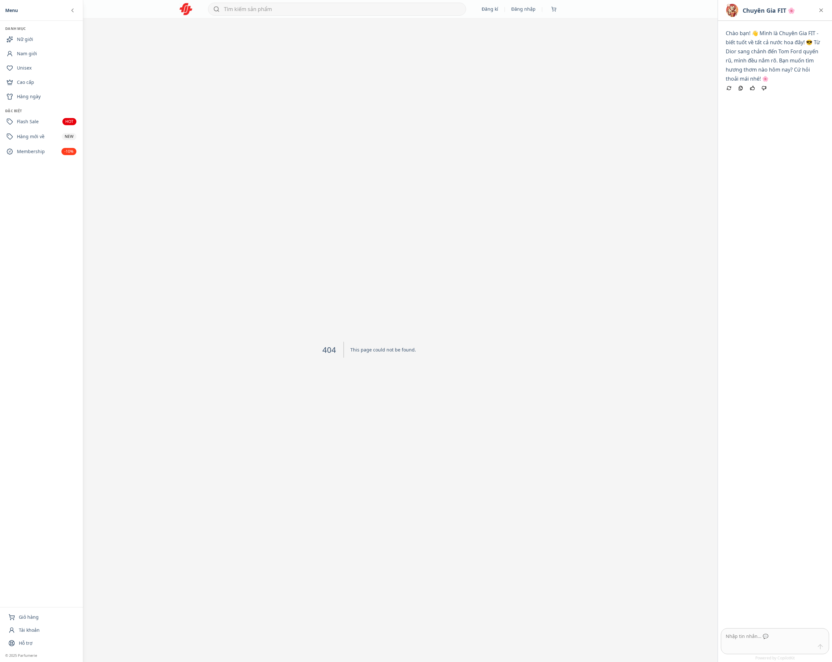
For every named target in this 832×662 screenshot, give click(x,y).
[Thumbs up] (752, 88)
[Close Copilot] (821, 10)
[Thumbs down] (764, 88)
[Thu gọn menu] (72, 10)
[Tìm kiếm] (216, 9)
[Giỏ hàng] (554, 9)
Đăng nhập (523, 9)
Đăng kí (490, 9)
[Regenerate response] (729, 88)
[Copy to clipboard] (740, 88)
